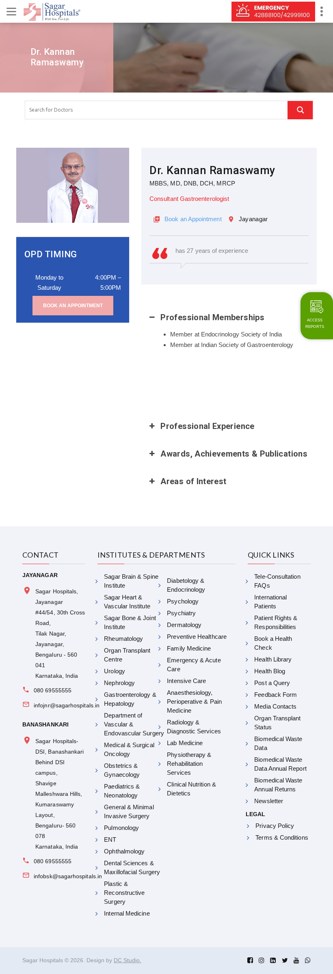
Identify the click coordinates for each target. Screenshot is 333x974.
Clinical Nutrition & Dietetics (191, 789)
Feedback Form (275, 694)
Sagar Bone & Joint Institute (130, 622)
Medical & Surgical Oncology (129, 749)
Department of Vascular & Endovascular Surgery (134, 724)
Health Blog (269, 671)
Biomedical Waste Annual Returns (278, 785)
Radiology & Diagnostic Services (194, 727)
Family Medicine (189, 648)
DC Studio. (127, 960)
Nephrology (119, 682)
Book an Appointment (73, 305)
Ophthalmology (124, 851)
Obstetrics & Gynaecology (122, 770)
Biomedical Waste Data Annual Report (280, 764)
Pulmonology (121, 827)
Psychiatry (181, 613)
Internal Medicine (126, 913)
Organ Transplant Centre (127, 655)
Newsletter (268, 800)
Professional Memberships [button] (212, 317)
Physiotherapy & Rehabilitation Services (189, 763)
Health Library (273, 659)
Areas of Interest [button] (193, 481)
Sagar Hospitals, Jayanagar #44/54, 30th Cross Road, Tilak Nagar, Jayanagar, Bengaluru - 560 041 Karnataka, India (60, 633)
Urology (114, 671)
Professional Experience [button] (207, 426)
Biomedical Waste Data (278, 743)
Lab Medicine (185, 742)
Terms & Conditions (281, 837)
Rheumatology (123, 638)
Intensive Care (186, 680)
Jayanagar (253, 218)
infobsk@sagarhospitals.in (68, 876)
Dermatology (184, 624)
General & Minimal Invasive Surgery (129, 811)
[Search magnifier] (300, 110)
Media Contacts (275, 706)
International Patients (270, 602)
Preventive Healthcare (197, 636)
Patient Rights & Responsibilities (275, 622)
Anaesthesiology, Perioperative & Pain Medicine (194, 701)
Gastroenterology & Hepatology (130, 699)
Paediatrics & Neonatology (122, 791)
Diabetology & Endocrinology (186, 585)
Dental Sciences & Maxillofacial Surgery (132, 867)
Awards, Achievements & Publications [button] (233, 454)
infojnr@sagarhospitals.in (66, 705)
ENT (110, 839)
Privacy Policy (274, 825)
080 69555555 (52, 690)
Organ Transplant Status (277, 722)
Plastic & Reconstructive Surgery (124, 892)
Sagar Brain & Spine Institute (131, 581)
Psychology (183, 601)
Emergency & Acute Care (194, 664)
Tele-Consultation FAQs (277, 581)
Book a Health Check (273, 643)
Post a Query (272, 682)
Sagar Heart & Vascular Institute (127, 602)
